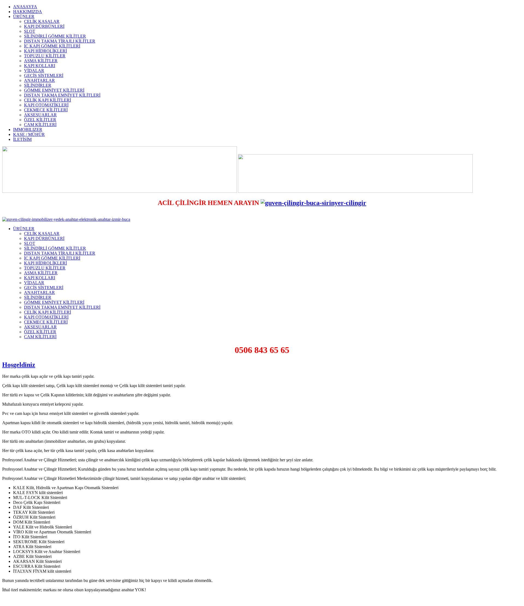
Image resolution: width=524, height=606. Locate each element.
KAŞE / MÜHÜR (29, 134)
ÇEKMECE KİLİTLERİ (46, 110)
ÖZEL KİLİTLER (40, 119)
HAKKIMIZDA (27, 11)
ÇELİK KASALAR (41, 21)
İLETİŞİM (22, 139)
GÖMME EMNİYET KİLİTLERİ (54, 90)
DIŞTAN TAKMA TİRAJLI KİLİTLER (59, 41)
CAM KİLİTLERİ (40, 124)
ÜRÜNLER (23, 16)
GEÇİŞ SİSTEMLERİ (43, 75)
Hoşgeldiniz (18, 364)
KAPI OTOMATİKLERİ (46, 105)
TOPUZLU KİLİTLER (45, 56)
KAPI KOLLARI (39, 65)
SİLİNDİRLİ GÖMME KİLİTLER (55, 36)
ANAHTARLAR (39, 80)
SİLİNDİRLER (37, 85)
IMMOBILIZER (27, 129)
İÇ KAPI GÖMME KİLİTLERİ (52, 46)
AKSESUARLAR (40, 114)
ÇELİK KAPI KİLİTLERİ (47, 100)
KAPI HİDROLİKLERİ (45, 51)
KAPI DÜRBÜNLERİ (44, 26)
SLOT (29, 31)
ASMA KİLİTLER (41, 60)
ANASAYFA (25, 6)
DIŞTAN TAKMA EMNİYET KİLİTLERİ (62, 95)
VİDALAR (34, 70)
